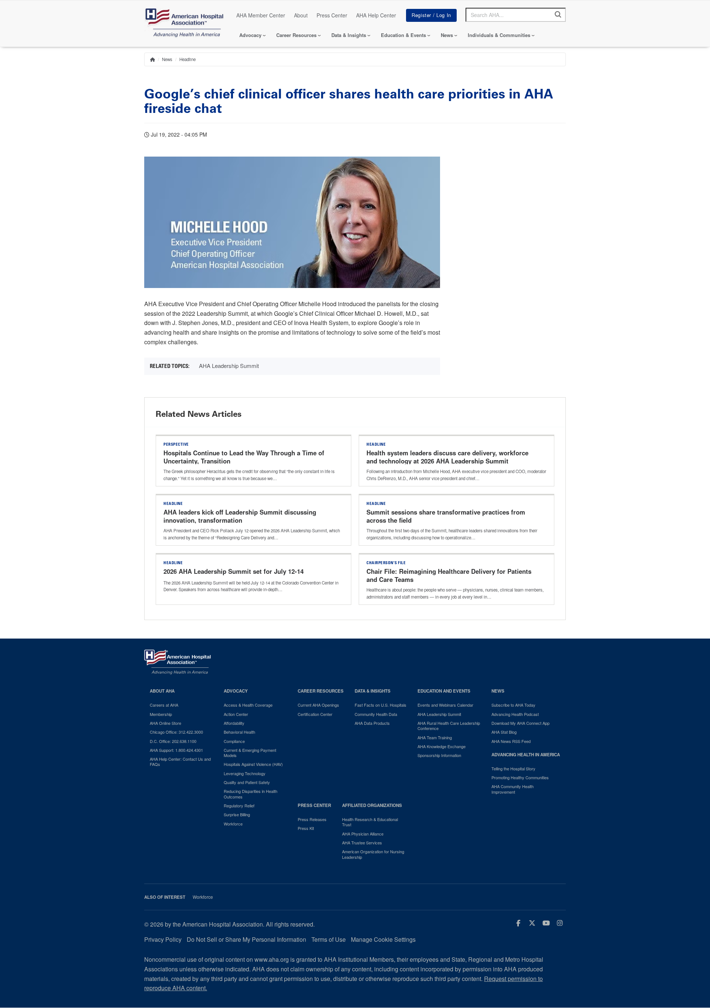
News (447, 34)
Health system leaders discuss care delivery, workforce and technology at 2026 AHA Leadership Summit (447, 456)
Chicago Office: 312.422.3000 (176, 731)
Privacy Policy (163, 939)
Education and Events (443, 691)
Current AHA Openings (318, 704)
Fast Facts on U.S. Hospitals (380, 704)
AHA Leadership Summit (229, 365)
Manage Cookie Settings (383, 939)
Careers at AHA (164, 704)
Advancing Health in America (525, 754)
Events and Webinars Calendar (445, 704)
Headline (187, 59)
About (301, 15)
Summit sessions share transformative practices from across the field (445, 516)
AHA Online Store (165, 723)
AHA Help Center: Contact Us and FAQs (180, 761)
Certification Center (315, 714)
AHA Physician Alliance (362, 833)
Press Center (332, 15)
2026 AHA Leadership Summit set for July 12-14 (234, 571)
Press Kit (306, 828)
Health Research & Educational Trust (370, 822)
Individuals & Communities (499, 34)
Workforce (233, 823)
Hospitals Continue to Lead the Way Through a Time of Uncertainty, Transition (243, 456)
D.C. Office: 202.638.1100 (173, 741)
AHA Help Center (376, 15)
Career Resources (296, 34)
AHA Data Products (372, 723)
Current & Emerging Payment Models (250, 752)
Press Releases (312, 819)
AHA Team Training (434, 737)
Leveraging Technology (245, 773)
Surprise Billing (237, 814)
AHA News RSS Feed (511, 741)
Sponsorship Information (439, 755)
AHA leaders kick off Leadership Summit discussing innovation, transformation (239, 516)
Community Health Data (376, 714)
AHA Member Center (260, 15)
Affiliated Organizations (372, 805)
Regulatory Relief (239, 805)
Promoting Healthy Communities (520, 777)
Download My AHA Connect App (520, 723)
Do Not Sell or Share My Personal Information (246, 939)
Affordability (234, 723)
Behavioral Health (239, 731)
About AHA (162, 691)
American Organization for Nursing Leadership (373, 854)
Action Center (236, 714)
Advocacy (250, 34)
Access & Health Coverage (248, 704)
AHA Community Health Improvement (512, 789)
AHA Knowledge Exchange (441, 746)
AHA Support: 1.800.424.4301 (176, 750)
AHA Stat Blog (504, 731)
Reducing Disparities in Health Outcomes (250, 793)
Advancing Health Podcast (515, 714)
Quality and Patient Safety (247, 782)
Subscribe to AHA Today (513, 704)
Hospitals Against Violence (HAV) (253, 764)
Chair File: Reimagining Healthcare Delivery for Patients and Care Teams (448, 575)
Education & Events (403, 34)
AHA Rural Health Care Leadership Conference (448, 725)
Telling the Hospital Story (513, 768)
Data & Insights (348, 34)
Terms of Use (328, 939)
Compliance (234, 741)
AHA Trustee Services (362, 842)
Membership (161, 714)
